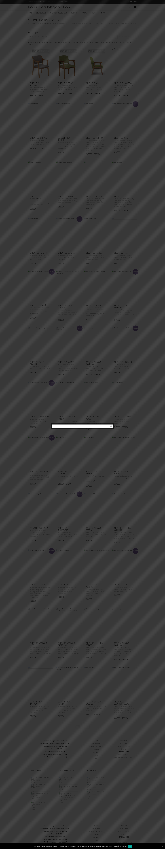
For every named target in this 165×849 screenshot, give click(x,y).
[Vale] (163, 846)
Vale (130, 846)
